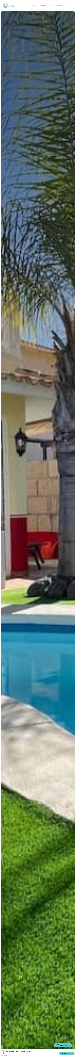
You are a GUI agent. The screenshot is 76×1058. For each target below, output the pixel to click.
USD (71, 5)
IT (66, 5)
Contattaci (42, 5)
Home (34, 5)
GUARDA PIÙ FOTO (64, 1045)
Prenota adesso (66, 1053)
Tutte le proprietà (55, 5)
